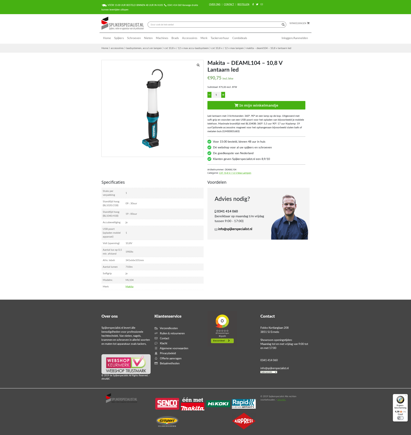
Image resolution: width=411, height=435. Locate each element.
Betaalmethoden (169, 363)
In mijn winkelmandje (258, 105)
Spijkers (119, 38)
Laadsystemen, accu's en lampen (144, 48)
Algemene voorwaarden (173, 348)
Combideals (239, 38)
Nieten (148, 38)
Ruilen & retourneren (172, 333)
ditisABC (281, 400)
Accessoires (189, 38)
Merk (204, 38)
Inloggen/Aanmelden (295, 38)
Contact (229, 4)
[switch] (400, 418)
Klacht (163, 343)
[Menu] (406, 396)
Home (107, 38)
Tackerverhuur (220, 38)
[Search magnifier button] (283, 24)
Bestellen (243, 4)
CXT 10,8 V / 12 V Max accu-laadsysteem (186, 48)
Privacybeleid (167, 353)
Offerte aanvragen (170, 358)
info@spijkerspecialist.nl (235, 229)
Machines (162, 38)
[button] (198, 65)
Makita (129, 286)
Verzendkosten (168, 328)
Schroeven (134, 38)
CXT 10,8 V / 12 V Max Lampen (227, 48)
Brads (175, 38)
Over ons (214, 4)
